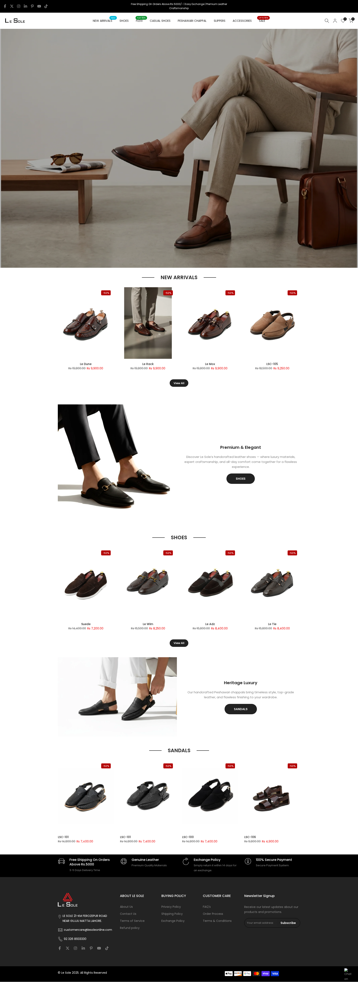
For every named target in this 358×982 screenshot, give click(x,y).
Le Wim (156, 624)
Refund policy (130, 928)
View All (179, 383)
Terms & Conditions (217, 921)
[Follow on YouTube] (39, 6)
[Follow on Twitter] (12, 6)
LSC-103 (94, 364)
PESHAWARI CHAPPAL (192, 21)
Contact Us (128, 914)
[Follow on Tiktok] (46, 6)
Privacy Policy (171, 907)
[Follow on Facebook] (5, 6)
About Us (126, 907)
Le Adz (156, 364)
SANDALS (241, 709)
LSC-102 (198, 837)
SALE (263, 20)
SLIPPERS (219, 21)
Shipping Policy (172, 914)
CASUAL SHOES (160, 21)
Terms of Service (132, 921)
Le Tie (218, 364)
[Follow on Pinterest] (32, 6)
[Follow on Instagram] (19, 6)
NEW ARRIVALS (104, 20)
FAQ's (207, 907)
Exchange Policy (173, 921)
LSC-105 (74, 837)
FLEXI (141, 20)
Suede (94, 624)
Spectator (280, 364)
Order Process (213, 914)
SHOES (124, 21)
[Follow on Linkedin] (25, 6)
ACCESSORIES (242, 21)
